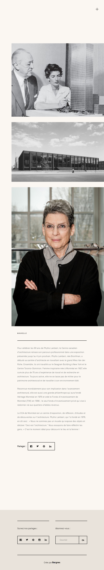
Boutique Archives (53, 18)
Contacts (53, 26)
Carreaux (53, 10)
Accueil (52, 2)
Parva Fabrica (53, 22)
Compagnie (53, 6)
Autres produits (53, 14)
